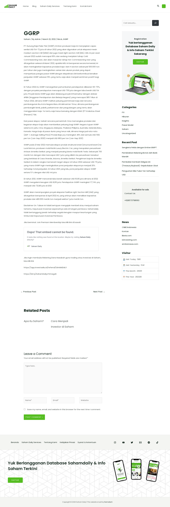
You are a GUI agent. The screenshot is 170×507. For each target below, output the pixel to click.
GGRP (65, 39)
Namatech (108, 502)
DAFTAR (140, 62)
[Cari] (155, 23)
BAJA (59, 39)
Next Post (99, 291)
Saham (27, 39)
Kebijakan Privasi (67, 442)
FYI (123, 112)
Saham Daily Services (50, 6)
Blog (34, 6)
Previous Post (28, 291)
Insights (125, 120)
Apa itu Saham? (34, 321)
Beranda (15, 442)
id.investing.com (129, 239)
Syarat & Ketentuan (87, 442)
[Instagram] (115, 442)
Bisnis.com (127, 235)
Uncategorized (129, 133)
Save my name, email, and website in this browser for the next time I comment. (64, 409)
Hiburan (125, 116)
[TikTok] (157, 442)
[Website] (90, 400)
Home (26, 6)
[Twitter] (132, 442)
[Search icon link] (158, 6)
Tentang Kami (69, 6)
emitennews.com (130, 244)
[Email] (140, 442)
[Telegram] (149, 442)
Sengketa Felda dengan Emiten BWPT (139, 147)
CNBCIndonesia (129, 227)
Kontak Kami (86, 6)
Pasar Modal (127, 125)
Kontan (125, 231)
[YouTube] (123, 442)
